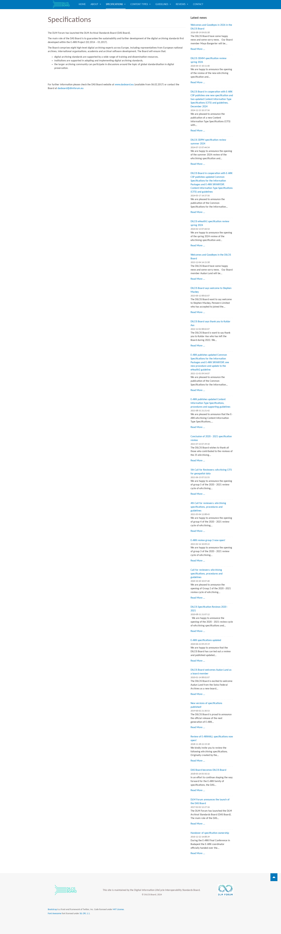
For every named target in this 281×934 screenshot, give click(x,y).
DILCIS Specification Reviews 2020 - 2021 (209, 609)
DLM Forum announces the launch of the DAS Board (210, 801)
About (95, 4)
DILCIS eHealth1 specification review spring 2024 (210, 223)
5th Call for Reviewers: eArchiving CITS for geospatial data (211, 472)
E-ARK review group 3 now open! (208, 540)
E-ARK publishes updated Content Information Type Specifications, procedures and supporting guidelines (210, 403)
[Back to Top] (273, 877)
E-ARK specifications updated (206, 640)
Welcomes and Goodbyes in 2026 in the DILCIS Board (211, 27)
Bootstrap (52, 909)
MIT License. (118, 909)
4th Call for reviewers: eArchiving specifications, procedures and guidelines (208, 507)
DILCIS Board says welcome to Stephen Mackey (211, 290)
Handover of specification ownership (210, 833)
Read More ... (198, 49)
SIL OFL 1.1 (85, 913)
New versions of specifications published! (206, 705)
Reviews (181, 4)
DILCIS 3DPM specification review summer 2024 (208, 142)
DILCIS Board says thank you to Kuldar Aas (210, 323)
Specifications (114, 4)
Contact (198, 4)
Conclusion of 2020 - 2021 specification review (211, 438)
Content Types (139, 4)
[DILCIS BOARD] (61, 4)
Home (82, 4)
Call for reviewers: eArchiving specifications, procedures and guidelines (206, 574)
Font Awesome (54, 913)
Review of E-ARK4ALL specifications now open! (212, 738)
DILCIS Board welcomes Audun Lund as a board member (211, 672)
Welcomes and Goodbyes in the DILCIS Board (211, 257)
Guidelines (162, 4)
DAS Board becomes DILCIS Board (208, 770)
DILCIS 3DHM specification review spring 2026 (208, 60)
